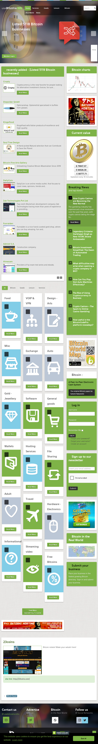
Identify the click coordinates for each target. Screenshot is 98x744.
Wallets (9, 446)
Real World (30, 13)
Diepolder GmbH (11, 102)
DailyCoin (8, 180)
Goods (46, 8)
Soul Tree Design (11, 142)
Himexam (8, 261)
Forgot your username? (80, 441)
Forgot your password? (80, 439)
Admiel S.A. (9, 244)
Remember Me (75, 430)
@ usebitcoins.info (10, 714)
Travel (29, 499)
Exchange (32, 351)
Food (7, 298)
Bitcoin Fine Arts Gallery (15, 163)
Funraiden (8, 223)
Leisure (56, 8)
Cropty (6, 81)
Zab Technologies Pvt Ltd (15, 201)
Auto (50, 351)
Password (72, 420)
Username (73, 410)
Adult (7, 493)
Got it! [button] (83, 738)
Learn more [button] (17, 740)
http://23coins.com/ (21, 679)
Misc (7, 345)
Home (28, 8)
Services (35, 8)
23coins (8, 642)
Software (31, 398)
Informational (13, 541)
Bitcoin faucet (12, 696)
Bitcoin (67, 8)
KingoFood (8, 122)
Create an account (78, 444)
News (38, 13)
